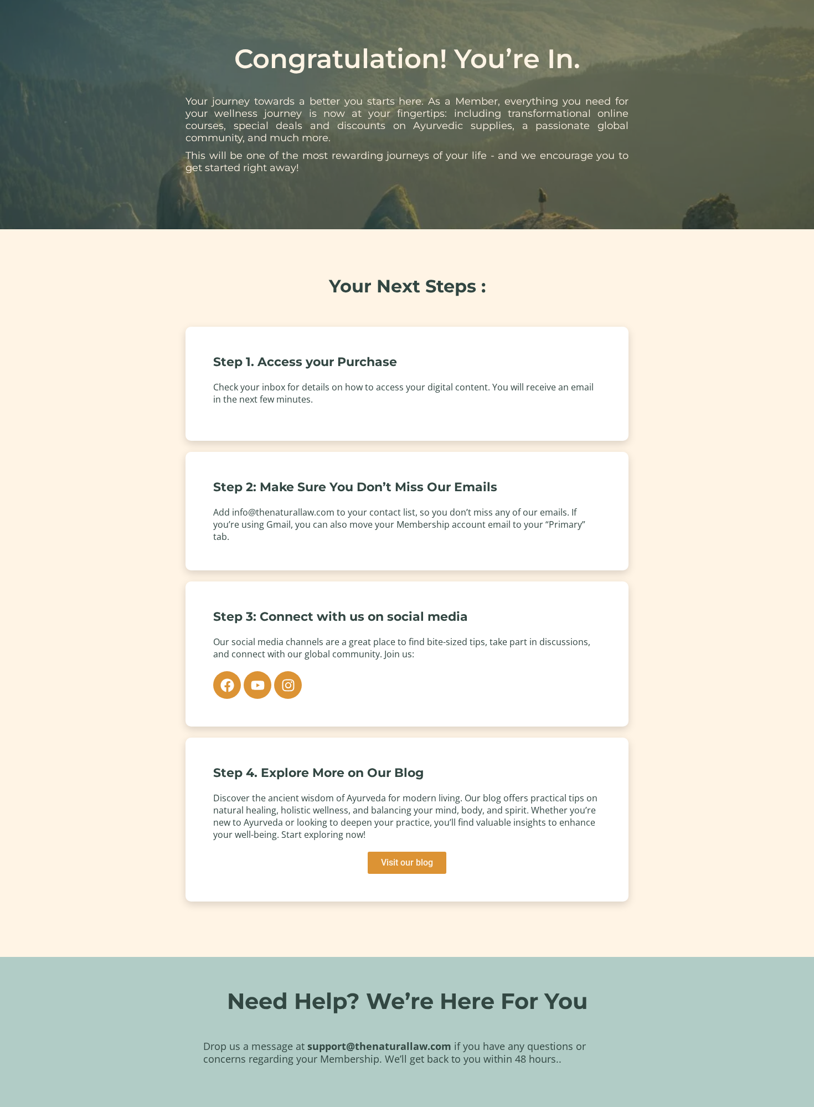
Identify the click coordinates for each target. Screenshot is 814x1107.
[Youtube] (257, 685)
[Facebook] (227, 685)
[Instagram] (288, 685)
